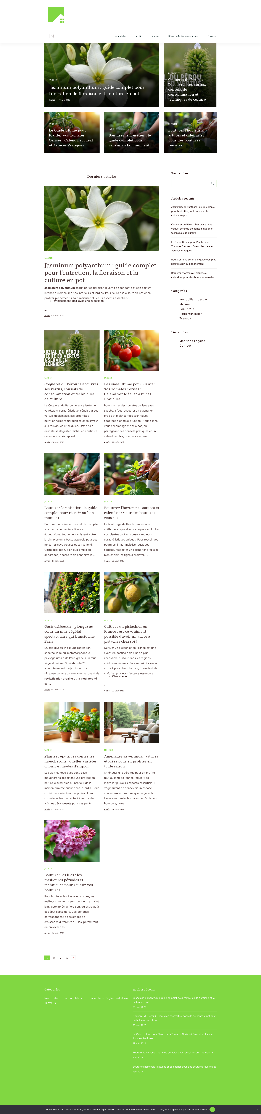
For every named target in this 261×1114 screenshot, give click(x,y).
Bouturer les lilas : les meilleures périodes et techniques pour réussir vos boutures (68, 882)
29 (67, 958)
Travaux (212, 36)
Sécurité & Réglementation (183, 36)
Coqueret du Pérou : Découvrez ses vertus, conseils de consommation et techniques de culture (187, 89)
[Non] (257, 1109)
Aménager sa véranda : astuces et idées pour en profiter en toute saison (131, 761)
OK (212, 1109)
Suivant (73, 958)
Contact (185, 345)
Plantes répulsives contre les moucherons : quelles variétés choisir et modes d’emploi (70, 761)
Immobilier (120, 36)
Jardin (139, 36)
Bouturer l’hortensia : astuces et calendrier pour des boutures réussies (187, 138)
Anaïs (52, 99)
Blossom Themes (190, 1097)
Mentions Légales (192, 340)
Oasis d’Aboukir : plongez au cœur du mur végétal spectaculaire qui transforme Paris (69, 634)
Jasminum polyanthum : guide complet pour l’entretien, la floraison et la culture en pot (97, 90)
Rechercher (179, 173)
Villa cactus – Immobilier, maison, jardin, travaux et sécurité (93, 1097)
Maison (155, 36)
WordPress (49, 1101)
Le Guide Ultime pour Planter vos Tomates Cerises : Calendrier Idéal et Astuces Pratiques (71, 138)
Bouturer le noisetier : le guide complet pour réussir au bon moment (130, 140)
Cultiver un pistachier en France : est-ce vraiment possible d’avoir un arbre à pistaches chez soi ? (127, 634)
